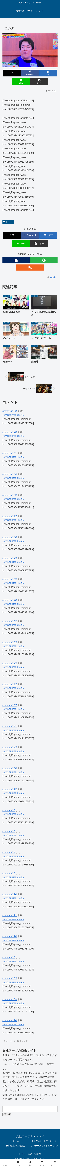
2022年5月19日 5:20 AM (13, 478)
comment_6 (8, 873)
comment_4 (8, 852)
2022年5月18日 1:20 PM (13, 520)
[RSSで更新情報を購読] (30, 267)
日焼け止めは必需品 (15, 1145)
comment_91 (9, 915)
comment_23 (9, 411)
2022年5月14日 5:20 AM (13, 793)
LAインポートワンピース (44, 1141)
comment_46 (9, 600)
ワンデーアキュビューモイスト (44, 1147)
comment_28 (9, 936)
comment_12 (9, 789)
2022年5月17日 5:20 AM (13, 604)
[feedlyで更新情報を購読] (44, 260)
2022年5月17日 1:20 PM (13, 583)
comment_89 (9, 999)
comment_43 (9, 558)
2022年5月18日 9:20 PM (13, 499)
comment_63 (9, 642)
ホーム (15, 1141)
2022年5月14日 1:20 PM (13, 772)
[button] (39, 81)
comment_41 (9, 726)
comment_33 (9, 978)
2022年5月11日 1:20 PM (13, 961)
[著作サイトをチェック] (16, 260)
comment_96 (9, 1020)
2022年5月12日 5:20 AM (13, 919)
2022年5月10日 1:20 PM (13, 1024)
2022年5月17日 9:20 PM (13, 562)
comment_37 (9, 705)
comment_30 (9, 768)
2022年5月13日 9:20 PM (13, 814)
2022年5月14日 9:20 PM (13, 751)
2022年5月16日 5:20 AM (13, 667)
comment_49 (9, 663)
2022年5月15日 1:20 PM (13, 709)
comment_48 (9, 432)
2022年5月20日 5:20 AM (13, 415)
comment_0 (8, 810)
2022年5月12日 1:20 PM (13, 898)
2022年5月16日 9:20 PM (13, 625)
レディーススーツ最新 (30, 1154)
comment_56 (9, 537)
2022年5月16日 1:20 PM (13, 646)
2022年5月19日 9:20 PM (13, 436)
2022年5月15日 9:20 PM (13, 688)
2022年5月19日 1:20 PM (13, 457)
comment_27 (9, 516)
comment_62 (9, 621)
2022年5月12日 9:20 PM (13, 877)
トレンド (9, 222)
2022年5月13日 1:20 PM (13, 835)
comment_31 (9, 453)
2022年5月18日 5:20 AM (13, 541)
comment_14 (9, 894)
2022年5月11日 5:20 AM (13, 982)
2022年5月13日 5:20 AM (13, 856)
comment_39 (9, 495)
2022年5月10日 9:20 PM (13, 1003)
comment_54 (9, 474)
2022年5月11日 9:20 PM (13, 940)
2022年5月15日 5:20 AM (13, 730)
